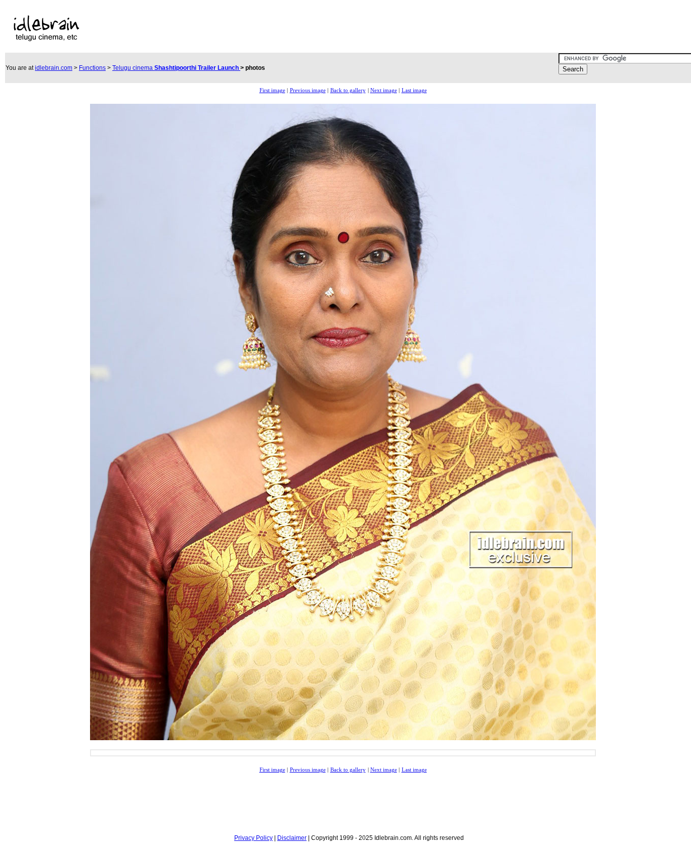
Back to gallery (348, 90)
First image (272, 90)
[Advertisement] (316, 28)
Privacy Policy (253, 837)
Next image (383, 90)
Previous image (308, 90)
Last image (414, 90)
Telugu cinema (176, 67)
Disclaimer (292, 837)
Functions (92, 67)
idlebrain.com (53, 67)
